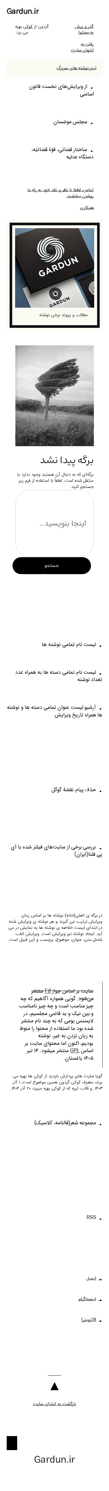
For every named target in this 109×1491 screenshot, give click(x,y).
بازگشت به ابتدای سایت (54, 1403)
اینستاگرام (87, 1299)
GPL (75, 1051)
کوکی (28, 26)
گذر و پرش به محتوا (84, 29)
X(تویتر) (88, 1319)
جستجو (51, 565)
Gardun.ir (23, 11)
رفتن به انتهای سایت (82, 47)
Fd (48, 991)
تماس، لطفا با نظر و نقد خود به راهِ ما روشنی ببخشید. (60, 193)
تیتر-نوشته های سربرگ (77, 68)
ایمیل (91, 1278)
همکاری (87, 207)
